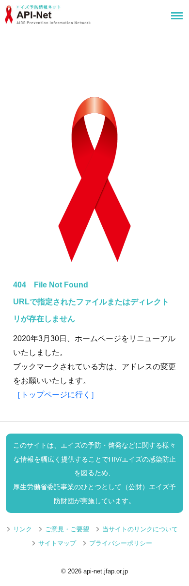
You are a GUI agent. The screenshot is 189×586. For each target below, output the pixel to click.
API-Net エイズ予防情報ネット (75, 14)
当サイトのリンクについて (140, 529)
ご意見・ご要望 (67, 529)
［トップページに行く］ (55, 395)
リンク (22, 529)
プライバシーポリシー (120, 543)
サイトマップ (57, 543)
